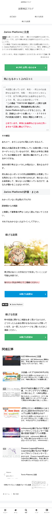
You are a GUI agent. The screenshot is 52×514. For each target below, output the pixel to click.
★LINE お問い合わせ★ (26, 67)
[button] (47, 372)
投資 (6, 304)
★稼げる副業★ (26, 294)
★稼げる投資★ (26, 337)
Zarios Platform (17, 304)
